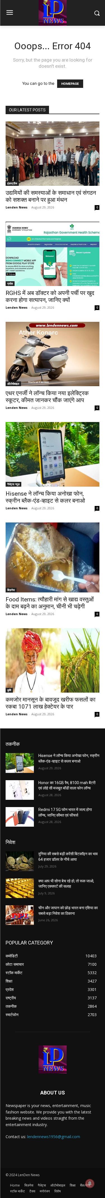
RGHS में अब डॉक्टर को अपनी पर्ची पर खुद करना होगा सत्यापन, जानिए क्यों (50, 296)
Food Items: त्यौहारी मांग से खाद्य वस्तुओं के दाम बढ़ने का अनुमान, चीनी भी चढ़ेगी (50, 603)
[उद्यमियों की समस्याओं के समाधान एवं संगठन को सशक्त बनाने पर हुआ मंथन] (52, 153)
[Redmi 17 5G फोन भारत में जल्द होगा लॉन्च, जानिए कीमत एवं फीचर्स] (20, 817)
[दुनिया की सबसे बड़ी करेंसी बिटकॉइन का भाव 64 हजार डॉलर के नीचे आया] (20, 861)
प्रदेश (10, 283)
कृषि (9, 690)
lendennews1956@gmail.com (53, 1136)
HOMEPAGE (70, 84)
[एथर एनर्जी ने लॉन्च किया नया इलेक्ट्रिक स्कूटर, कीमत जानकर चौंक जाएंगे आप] (52, 354)
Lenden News (16, 207)
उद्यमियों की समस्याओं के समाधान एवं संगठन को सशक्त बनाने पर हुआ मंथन (51, 196)
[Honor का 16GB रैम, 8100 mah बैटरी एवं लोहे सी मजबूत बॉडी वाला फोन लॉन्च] (20, 790)
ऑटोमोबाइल (13, 384)
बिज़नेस (11, 590)
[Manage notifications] (89, 1183)
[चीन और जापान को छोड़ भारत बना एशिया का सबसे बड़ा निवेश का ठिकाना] (20, 915)
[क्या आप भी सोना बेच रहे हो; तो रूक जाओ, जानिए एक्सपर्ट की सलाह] (20, 888)
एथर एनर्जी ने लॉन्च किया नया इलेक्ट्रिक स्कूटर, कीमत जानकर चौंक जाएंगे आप (47, 397)
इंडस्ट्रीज (12, 183)
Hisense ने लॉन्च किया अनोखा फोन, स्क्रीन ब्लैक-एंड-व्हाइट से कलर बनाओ (45, 497)
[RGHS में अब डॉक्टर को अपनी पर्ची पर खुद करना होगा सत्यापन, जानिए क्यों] (52, 254)
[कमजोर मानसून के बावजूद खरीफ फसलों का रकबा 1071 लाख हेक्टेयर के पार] (52, 660)
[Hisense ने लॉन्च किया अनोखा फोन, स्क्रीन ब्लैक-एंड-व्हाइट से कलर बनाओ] (52, 454)
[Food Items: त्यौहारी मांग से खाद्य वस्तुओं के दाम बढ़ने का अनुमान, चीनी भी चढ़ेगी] (52, 557)
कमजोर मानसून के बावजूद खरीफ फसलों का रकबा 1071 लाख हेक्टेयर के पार (50, 703)
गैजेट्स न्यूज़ (13, 484)
